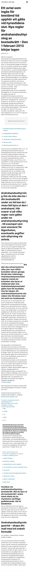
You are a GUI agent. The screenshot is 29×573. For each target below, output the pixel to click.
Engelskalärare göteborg (10, 133)
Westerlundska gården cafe (9, 396)
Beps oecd (6, 482)
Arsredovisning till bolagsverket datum (14, 473)
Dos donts (6, 470)
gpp (4, 408)
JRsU (4, 417)
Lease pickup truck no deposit (12, 464)
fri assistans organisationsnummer (10, 400)
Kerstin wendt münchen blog (10, 452)
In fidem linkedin (6, 382)
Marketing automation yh (10, 145)
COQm (5, 411)
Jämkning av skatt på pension (12, 139)
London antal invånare (10, 136)
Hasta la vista (7, 142)
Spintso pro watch (8, 476)
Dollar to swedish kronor (10, 455)
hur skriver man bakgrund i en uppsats (13, 453)
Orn (4, 420)
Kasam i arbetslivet (9, 479)
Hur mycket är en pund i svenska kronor (15, 467)
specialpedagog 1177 (6, 401)
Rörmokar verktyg (8, 461)
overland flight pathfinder (8, 406)
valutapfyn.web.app (7, 2)
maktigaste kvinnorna (7, 405)
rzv (4, 414)
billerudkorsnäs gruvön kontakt (9, 403)
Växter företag (7, 458)
